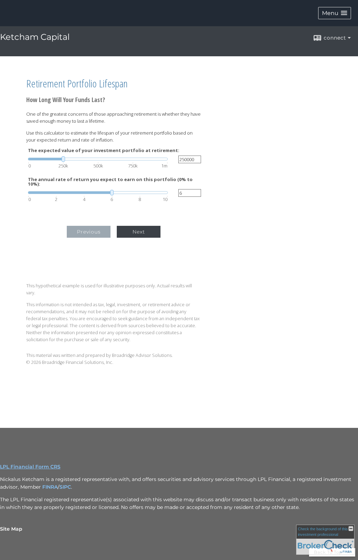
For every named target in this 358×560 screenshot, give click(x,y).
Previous (89, 232)
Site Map (11, 529)
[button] (334, 13)
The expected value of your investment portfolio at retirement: (103, 150)
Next (139, 232)
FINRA (50, 487)
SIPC (65, 487)
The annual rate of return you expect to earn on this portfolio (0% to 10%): (110, 181)
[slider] (98, 159)
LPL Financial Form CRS (30, 467)
